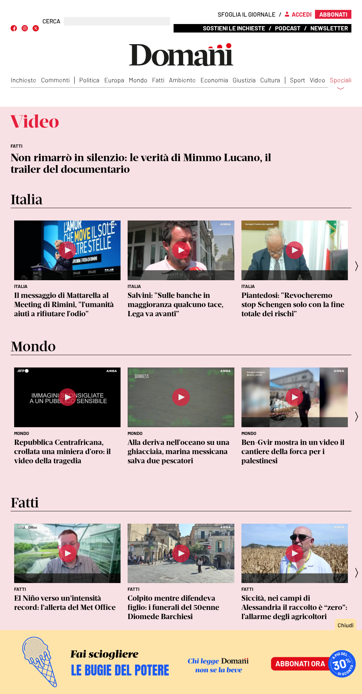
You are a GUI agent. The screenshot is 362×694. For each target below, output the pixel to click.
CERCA (51, 21)
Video (317, 80)
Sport (297, 80)
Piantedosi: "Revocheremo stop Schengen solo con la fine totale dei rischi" (292, 304)
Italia (21, 286)
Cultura (270, 80)
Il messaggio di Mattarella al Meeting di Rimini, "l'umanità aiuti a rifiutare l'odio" (64, 304)
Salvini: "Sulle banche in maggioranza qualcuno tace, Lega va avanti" (175, 304)
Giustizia (244, 80)
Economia (214, 80)
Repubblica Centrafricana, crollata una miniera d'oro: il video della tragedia (62, 451)
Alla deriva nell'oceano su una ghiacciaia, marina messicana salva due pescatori (178, 451)
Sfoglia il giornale (246, 14)
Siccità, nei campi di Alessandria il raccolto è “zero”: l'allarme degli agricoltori (294, 607)
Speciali (340, 80)
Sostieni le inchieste (234, 27)
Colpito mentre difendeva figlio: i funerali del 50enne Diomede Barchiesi (173, 607)
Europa (114, 80)
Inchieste (23, 80)
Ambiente (182, 80)
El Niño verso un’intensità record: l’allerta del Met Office (65, 603)
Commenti (55, 80)
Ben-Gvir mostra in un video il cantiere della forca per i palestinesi (292, 451)
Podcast (287, 27)
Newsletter (329, 27)
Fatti (158, 80)
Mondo (138, 80)
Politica (89, 80)
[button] (359, 265)
